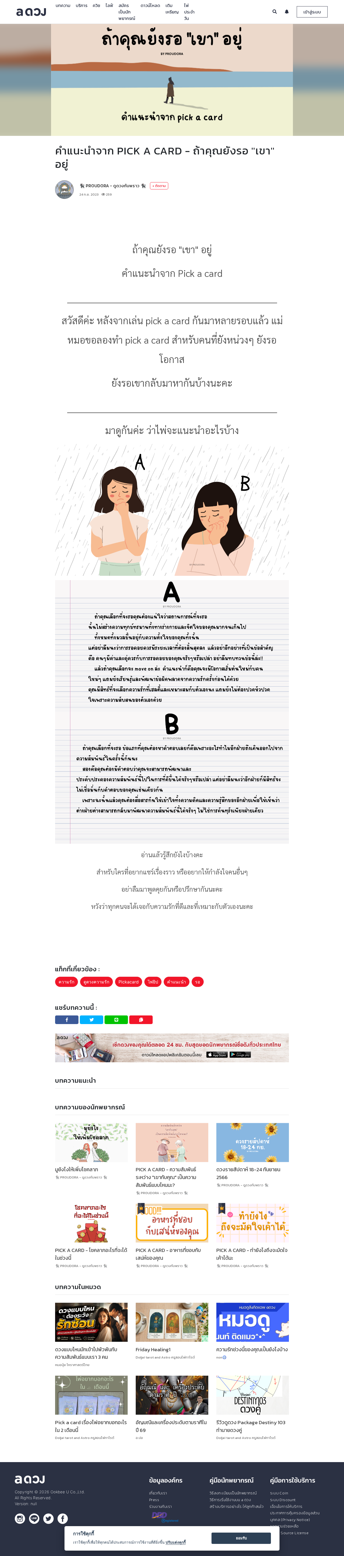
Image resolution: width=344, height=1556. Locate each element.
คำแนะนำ (176, 982)
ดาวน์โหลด (150, 5)
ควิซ (96, 5)
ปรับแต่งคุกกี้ (176, 1542)
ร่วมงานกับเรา (160, 1506)
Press (154, 1500)
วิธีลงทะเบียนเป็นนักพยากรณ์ (233, 1493)
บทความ (63, 5)
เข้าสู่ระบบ (312, 12)
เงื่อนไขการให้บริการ (286, 1506)
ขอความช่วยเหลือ (284, 1526)
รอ (197, 982)
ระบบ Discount (283, 1500)
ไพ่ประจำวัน (189, 12)
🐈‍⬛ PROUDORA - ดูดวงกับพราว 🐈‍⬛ (112, 185)
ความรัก (66, 982)
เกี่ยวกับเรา (158, 1493)
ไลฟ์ (109, 5)
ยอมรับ (241, 1538)
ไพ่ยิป (153, 982)
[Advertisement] (172, 219)
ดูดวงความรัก (96, 982)
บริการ (81, 5)
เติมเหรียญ (172, 8)
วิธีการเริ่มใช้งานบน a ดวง (230, 1500)
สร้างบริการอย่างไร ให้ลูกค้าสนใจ (237, 1506)
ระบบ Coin (279, 1493)
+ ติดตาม (159, 185)
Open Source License (289, 1533)
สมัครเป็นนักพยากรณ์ (127, 12)
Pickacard (129, 982)
